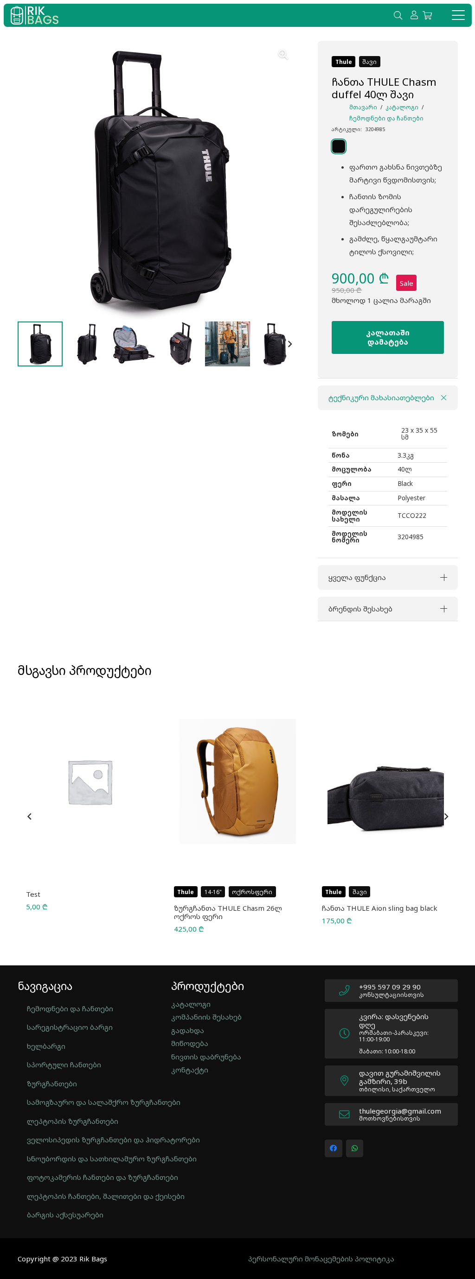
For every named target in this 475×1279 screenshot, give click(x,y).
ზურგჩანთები (52, 1083)
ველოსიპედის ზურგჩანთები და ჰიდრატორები (88, 1139)
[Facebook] (333, 1148)
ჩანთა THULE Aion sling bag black (379, 908)
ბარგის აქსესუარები (65, 1214)
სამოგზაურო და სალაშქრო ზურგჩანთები (88, 1102)
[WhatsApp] (355, 1148)
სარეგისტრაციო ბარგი (70, 1027)
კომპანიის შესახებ (206, 1016)
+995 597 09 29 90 (390, 986)
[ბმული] (414, 14)
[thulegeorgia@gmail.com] (349, 1114)
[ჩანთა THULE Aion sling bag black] (385, 781)
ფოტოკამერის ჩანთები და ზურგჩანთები (88, 1177)
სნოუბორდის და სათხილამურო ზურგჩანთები (88, 1158)
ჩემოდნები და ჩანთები (386, 118)
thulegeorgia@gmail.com (400, 1110)
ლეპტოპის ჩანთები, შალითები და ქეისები (88, 1196)
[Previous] (30, 817)
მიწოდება (189, 1043)
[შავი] (358, 146)
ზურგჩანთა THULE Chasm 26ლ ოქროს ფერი (228, 912)
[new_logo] (34, 15)
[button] (398, 15)
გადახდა (187, 1030)
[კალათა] (427, 15)
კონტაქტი (189, 1069)
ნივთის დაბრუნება (206, 1056)
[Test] (90, 781)
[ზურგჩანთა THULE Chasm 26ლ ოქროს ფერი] (238, 781)
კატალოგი (401, 107)
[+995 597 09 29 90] (349, 990)
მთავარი (363, 107)
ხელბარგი (46, 1046)
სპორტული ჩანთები (64, 1064)
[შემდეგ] (446, 817)
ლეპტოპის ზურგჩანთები (72, 1121)
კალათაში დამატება (388, 337)
